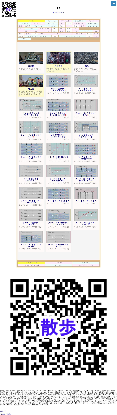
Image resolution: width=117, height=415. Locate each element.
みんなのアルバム (5, 414)
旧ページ (2, 411)
